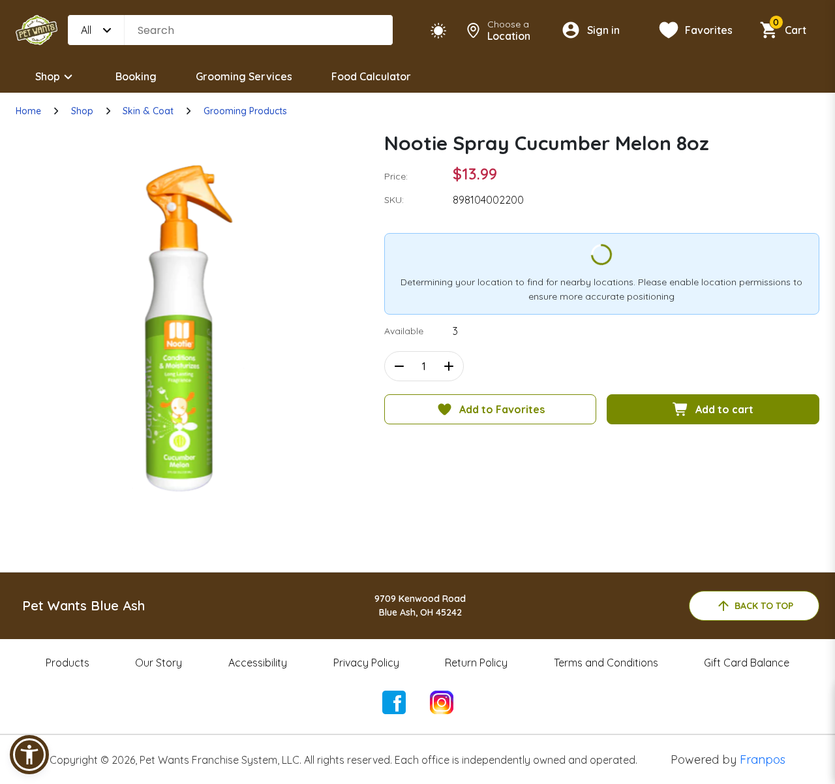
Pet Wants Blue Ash (83, 605)
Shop (47, 76)
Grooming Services (244, 76)
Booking (136, 76)
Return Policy (476, 662)
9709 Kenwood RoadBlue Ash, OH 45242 (420, 605)
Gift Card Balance (746, 662)
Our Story (158, 662)
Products (67, 662)
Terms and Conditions (606, 662)
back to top (764, 606)
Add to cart (724, 409)
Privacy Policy (366, 662)
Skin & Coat (148, 111)
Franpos (762, 759)
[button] (29, 754)
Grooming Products (245, 111)
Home (28, 111)
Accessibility (257, 662)
